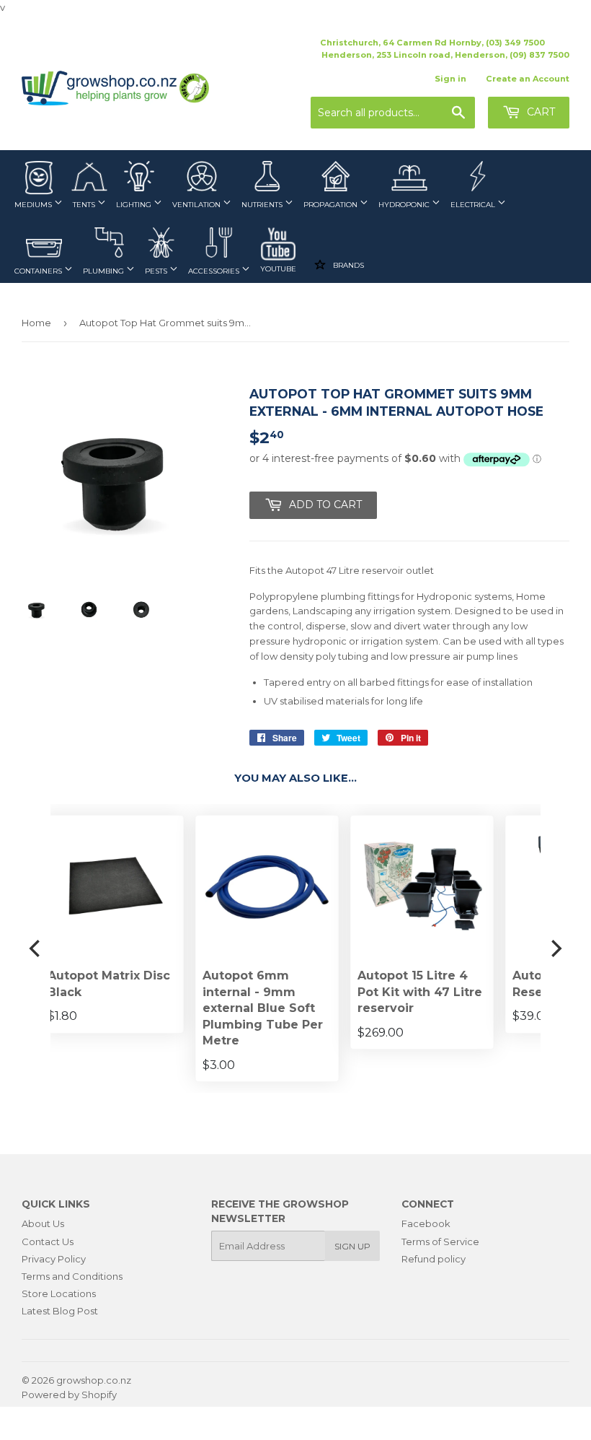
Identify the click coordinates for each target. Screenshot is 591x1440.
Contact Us (48, 1241)
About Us (43, 1223)
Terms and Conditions (72, 1276)
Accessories (214, 271)
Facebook (425, 1223)
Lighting (135, 204)
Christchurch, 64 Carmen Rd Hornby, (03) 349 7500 (432, 43)
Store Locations (59, 1293)
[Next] (555, 948)
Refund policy (433, 1259)
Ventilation (197, 204)
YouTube (278, 269)
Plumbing (104, 271)
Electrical (473, 204)
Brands (347, 264)
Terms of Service (440, 1241)
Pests (157, 271)
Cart (539, 111)
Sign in (450, 79)
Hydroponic (405, 204)
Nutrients (263, 204)
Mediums (34, 204)
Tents (85, 204)
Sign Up (352, 1246)
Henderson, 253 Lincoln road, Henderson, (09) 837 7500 (445, 55)
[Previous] (36, 948)
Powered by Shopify (69, 1394)
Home (36, 322)
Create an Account (527, 79)
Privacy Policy (54, 1259)
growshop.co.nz (93, 1380)
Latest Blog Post (60, 1311)
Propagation (331, 204)
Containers (39, 271)
